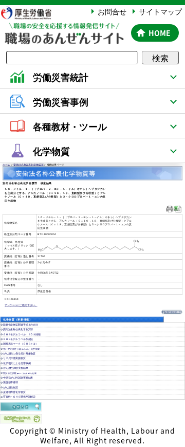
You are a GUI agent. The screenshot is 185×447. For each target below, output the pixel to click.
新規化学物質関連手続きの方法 (20, 325)
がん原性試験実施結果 (15, 368)
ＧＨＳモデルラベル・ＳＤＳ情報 (22, 334)
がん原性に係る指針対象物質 (19, 353)
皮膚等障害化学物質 (14, 392)
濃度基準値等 (10, 383)
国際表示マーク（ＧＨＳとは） (20, 344)
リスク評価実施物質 (14, 358)
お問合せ (112, 11)
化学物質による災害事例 (17, 363)
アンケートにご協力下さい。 (21, 305)
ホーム (6, 165)
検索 (160, 57)
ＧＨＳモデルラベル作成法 (18, 339)
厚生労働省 (31, 12)
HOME (160, 33)
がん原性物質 (10, 387)
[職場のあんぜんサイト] (63, 29)
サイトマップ (160, 11)
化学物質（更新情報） (17, 319)
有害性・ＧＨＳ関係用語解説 (19, 397)
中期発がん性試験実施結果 (18, 378)
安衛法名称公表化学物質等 (28, 165)
